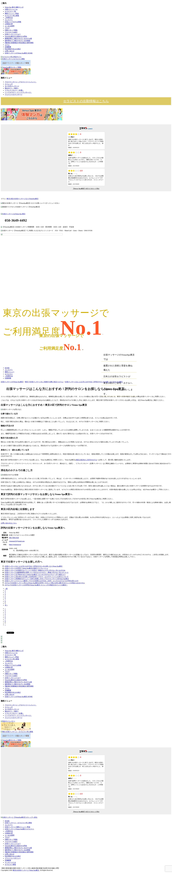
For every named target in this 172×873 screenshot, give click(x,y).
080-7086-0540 (14, 538)
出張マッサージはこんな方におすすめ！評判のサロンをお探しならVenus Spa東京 (33, 566)
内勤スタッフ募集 (11, 30)
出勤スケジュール (11, 9)
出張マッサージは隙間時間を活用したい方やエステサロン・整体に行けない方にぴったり (36, 572)
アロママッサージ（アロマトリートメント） (21, 82)
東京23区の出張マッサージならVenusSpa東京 (22, 199)
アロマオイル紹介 (11, 32)
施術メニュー (9, 372)
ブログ (7, 28)
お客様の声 (9, 24)
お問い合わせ (9, 51)
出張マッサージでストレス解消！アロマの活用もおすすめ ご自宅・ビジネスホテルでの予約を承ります (41, 581)
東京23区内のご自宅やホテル (86, 460)
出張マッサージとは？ (13, 34)
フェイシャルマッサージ (13, 94)
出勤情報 (8, 378)
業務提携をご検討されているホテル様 (18, 38)
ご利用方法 (9, 17)
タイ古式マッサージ (12, 86)
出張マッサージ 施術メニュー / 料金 (17, 827)
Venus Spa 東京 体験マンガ (14, 7)
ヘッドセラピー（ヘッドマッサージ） (18, 92)
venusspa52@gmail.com (16, 541)
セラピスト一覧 (10, 11)
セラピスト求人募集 (12, 15)
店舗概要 (8, 47)
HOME (7, 368)
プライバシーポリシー (13, 858)
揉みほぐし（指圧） (12, 88)
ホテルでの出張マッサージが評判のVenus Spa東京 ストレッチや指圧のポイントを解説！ (36, 585)
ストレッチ (9, 84)
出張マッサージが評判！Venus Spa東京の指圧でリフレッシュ (26, 568)
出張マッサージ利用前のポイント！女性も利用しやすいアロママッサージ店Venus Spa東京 (37, 579)
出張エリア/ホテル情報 (13, 22)
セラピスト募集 (10, 864)
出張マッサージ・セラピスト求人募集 (18, 823)
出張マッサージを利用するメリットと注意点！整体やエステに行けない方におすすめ (35, 570)
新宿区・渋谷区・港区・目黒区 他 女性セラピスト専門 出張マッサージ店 (72, 199)
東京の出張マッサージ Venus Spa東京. (26, 870)
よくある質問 (9, 26)
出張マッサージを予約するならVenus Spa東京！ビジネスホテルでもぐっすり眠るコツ (35, 574)
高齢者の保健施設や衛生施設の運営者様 (19, 43)
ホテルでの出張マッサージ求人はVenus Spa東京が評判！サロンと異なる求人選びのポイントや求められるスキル (45, 583)
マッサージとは (10, 862)
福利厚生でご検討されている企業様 (17, 40)
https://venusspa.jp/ (15, 544)
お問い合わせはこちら (9, 523)
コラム (7, 45)
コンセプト (9, 20)
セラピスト (9, 374)
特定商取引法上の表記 (13, 49)
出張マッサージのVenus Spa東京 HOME (19, 53)
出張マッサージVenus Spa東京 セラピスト (19, 829)
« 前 (6, 589)
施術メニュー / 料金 (12, 13)
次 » (6, 605)
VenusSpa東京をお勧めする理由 (16, 36)
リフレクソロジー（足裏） (14, 90)
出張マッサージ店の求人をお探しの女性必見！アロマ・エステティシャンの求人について (36, 576)
